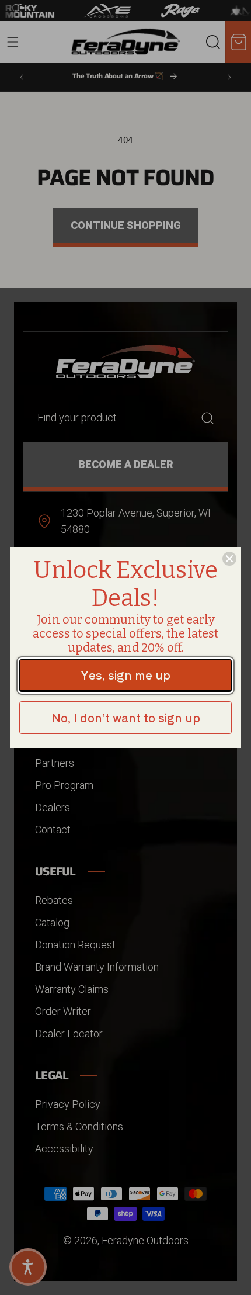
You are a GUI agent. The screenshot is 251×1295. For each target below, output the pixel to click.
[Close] (229, 559)
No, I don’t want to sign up (125, 717)
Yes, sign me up (125, 674)
